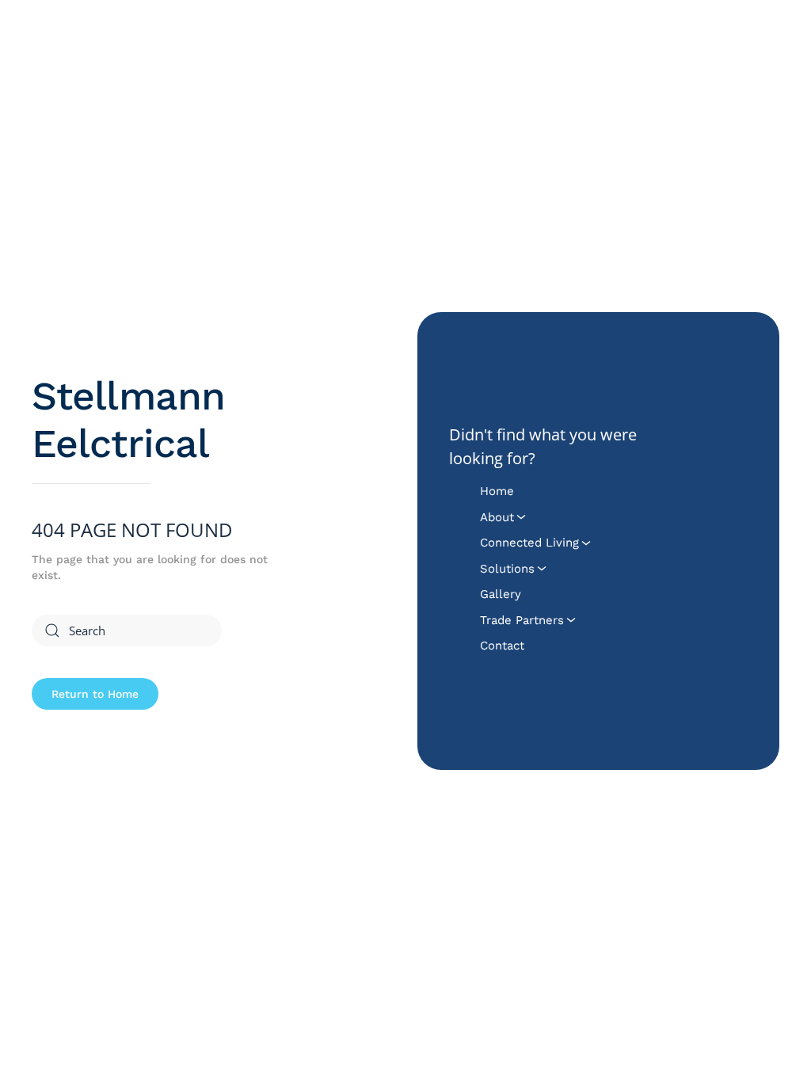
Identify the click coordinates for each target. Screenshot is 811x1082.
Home (497, 491)
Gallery (500, 594)
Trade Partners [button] (522, 620)
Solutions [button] (507, 569)
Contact (502, 645)
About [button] (497, 517)
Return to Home (95, 694)
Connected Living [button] (529, 542)
